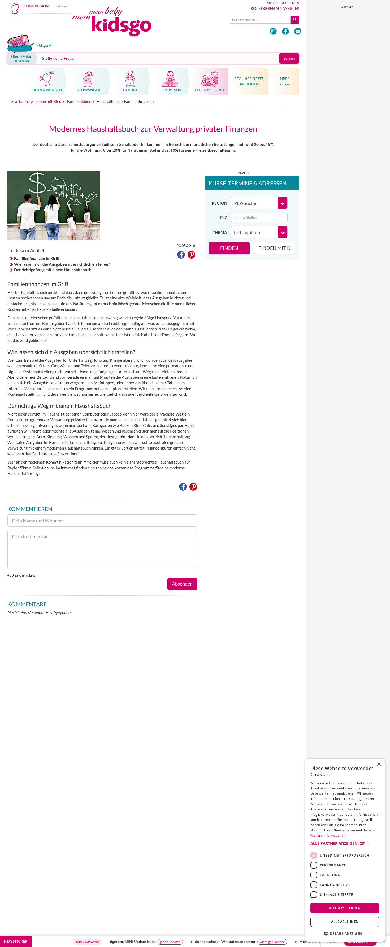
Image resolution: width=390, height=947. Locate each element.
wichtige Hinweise (261, 942)
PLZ (223, 217)
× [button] (379, 764)
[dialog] (345, 850)
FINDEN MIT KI (275, 248)
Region (219, 203)
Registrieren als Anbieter (275, 8)
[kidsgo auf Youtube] (297, 31)
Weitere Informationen (327, 835)
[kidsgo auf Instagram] (273, 31)
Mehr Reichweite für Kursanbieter (316, 941)
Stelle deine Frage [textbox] (58, 58)
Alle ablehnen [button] (344, 921)
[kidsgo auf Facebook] (285, 31)
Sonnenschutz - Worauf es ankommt (214, 941)
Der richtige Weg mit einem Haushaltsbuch (53, 269)
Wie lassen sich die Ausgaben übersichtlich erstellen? (62, 264)
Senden (289, 58)
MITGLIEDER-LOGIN (283, 3)
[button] (181, 255)
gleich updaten (159, 942)
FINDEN (229, 248)
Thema (220, 232)
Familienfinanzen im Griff (36, 258)
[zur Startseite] (116, 23)
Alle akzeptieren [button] (345, 908)
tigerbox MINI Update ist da (122, 941)
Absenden (182, 584)
